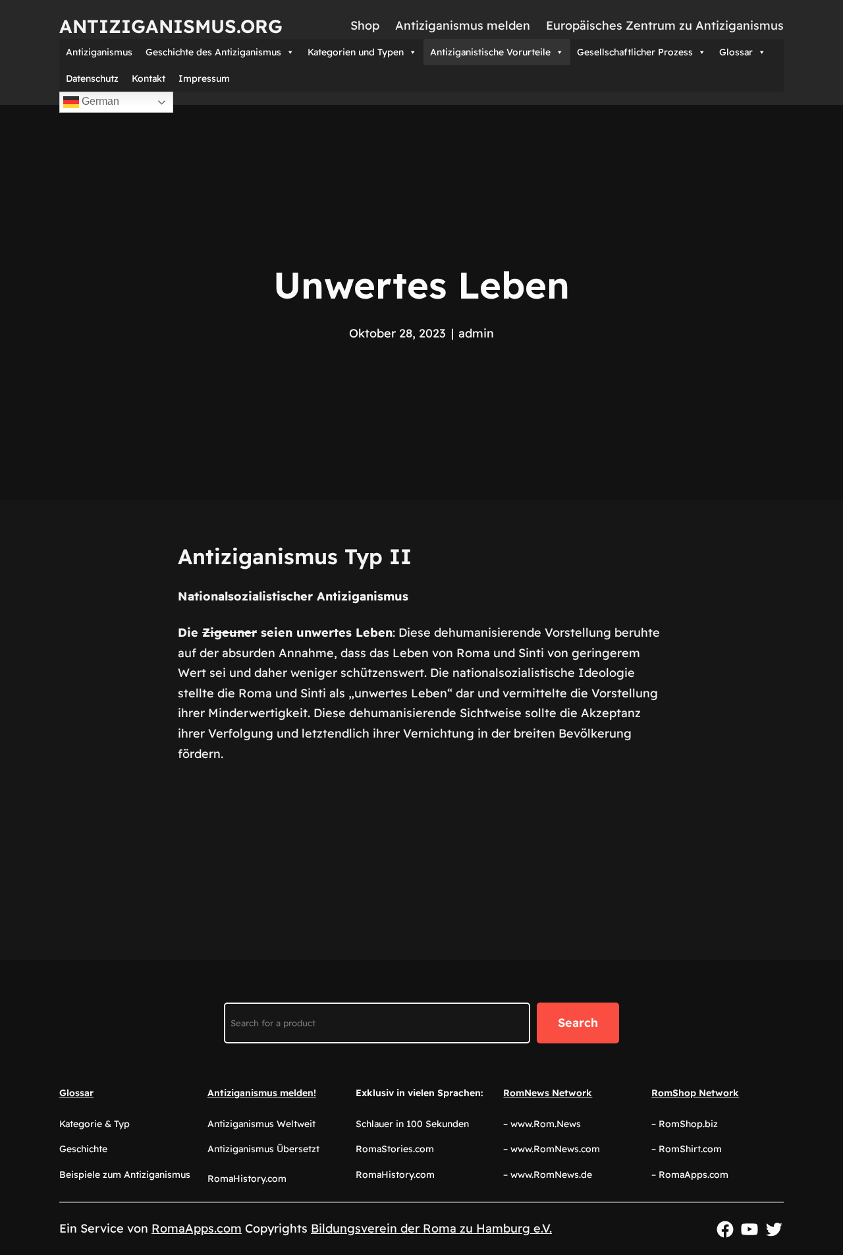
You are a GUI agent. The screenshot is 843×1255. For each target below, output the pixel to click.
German (99, 101)
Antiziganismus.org (171, 26)
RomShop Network (695, 1093)
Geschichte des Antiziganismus (213, 52)
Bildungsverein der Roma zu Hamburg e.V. (431, 1228)
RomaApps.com (196, 1228)
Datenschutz (92, 78)
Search (578, 1022)
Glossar (736, 52)
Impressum (204, 78)
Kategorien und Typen (356, 52)
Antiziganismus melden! (261, 1093)
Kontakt (148, 78)
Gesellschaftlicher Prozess (635, 52)
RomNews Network (547, 1093)
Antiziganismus (99, 52)
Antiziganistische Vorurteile (490, 52)
